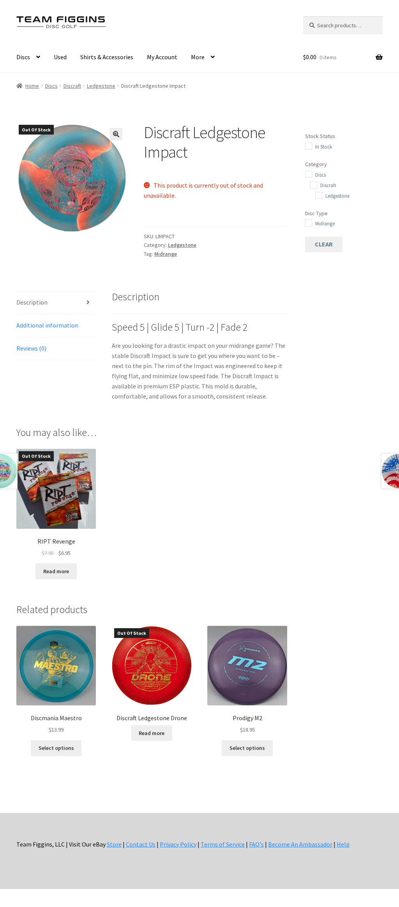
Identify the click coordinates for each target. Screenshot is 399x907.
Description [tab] (32, 302)
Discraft (72, 85)
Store (114, 844)
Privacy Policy (178, 844)
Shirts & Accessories (106, 57)
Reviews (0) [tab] (31, 348)
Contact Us (140, 844)
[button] (116, 134)
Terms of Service (223, 844)
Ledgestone (101, 85)
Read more (56, 571)
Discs (23, 57)
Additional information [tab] (47, 325)
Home (32, 85)
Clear (324, 244)
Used (60, 57)
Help (343, 844)
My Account (162, 57)
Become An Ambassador (300, 844)
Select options (56, 747)
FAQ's (256, 844)
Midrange (165, 253)
